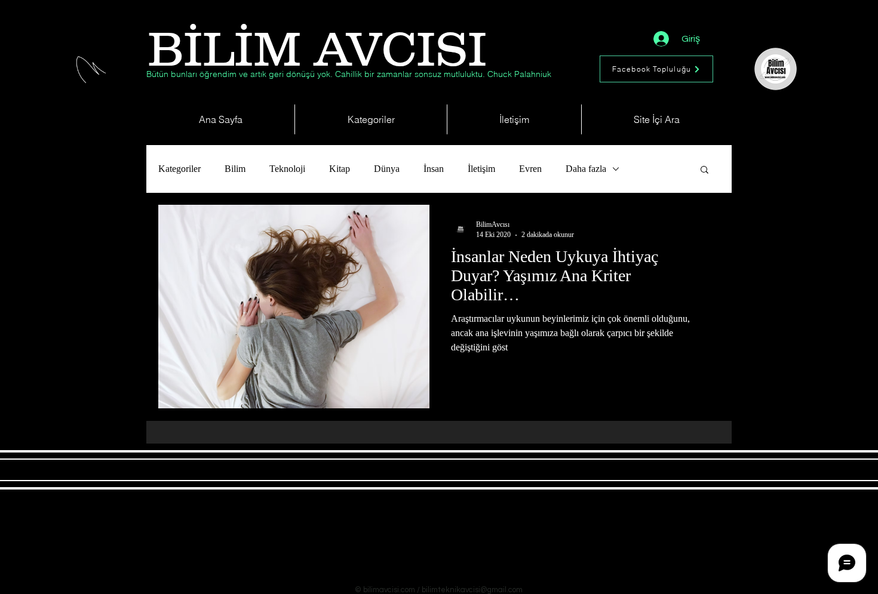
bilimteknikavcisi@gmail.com (472, 590)
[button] (704, 170)
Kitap (339, 169)
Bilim (235, 169)
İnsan (433, 169)
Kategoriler (179, 169)
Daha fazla (586, 169)
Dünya (387, 169)
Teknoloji (287, 169)
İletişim (481, 169)
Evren (530, 169)
